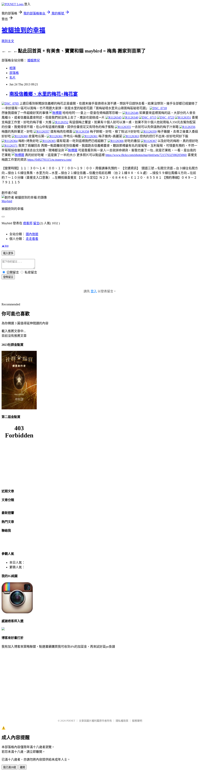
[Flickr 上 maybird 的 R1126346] (130, 112)
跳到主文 (8, 41)
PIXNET (70, 720)
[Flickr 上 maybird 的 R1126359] (149, 131)
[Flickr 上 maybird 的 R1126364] (10, 141)
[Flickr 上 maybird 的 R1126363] (131, 136)
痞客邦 (27, 223)
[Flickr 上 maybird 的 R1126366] (116, 141)
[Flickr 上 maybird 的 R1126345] (113, 117)
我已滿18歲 (9, 767)
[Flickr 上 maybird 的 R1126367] (149, 141)
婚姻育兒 (33, 60)
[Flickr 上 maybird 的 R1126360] (20, 136)
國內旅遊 (32, 234)
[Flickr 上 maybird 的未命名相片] (55, 112)
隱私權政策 (122, 720)
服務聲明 (137, 720)
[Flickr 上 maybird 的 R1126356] (187, 127)
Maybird (7, 201)
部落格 (14, 72)
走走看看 (32, 238)
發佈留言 (8, 277)
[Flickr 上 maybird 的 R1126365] (48, 141)
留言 (36, 223)
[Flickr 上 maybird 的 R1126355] (123, 127)
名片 (12, 77)
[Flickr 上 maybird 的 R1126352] (60, 122)
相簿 (12, 68)
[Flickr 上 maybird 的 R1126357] (42, 131)
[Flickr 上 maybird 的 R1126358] (81, 131)
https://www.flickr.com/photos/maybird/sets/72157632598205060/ (146, 155)
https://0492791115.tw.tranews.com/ (49, 159)
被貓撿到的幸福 (23, 30)
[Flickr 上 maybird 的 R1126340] (130, 117)
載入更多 (8, 253)
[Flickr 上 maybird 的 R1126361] (55, 136)
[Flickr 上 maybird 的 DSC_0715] (147, 117)
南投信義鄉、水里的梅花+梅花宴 (43, 94)
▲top (5, 245)
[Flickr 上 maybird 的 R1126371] (10, 145)
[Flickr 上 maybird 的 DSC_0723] (165, 117)
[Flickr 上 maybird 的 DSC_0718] (158, 108)
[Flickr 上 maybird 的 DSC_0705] (10, 103)
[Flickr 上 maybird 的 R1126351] (183, 117)
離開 (22, 767)
